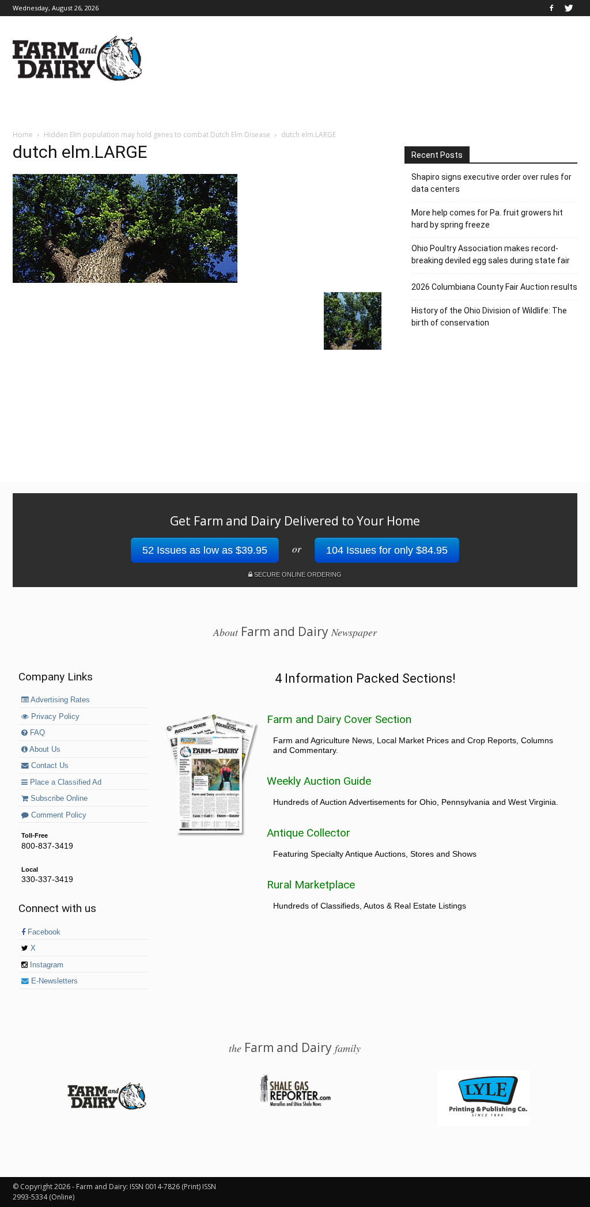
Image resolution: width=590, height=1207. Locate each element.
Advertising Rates (59, 700)
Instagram (45, 965)
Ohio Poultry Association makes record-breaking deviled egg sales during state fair (490, 254)
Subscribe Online (58, 798)
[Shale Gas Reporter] (295, 1104)
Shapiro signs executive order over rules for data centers (491, 183)
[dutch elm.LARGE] (125, 280)
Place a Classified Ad (64, 782)
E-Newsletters (53, 981)
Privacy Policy (54, 717)
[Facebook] (551, 8)
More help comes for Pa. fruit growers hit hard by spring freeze (487, 218)
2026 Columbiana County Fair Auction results (494, 287)
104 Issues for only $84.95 (387, 550)
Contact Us (49, 766)
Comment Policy (57, 815)
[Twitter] (568, 8)
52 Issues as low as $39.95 (204, 550)
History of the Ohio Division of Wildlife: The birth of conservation (489, 316)
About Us (44, 750)
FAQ (36, 733)
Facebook (42, 932)
